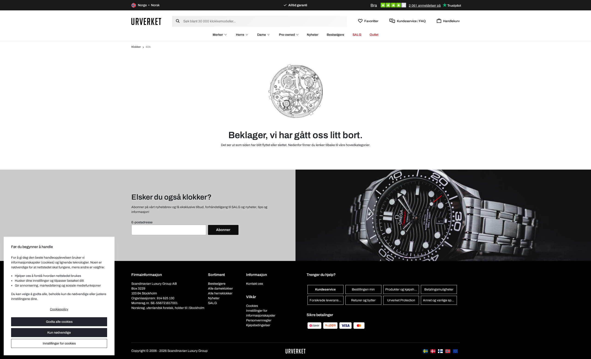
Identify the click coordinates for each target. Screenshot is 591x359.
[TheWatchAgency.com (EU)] (455, 351)
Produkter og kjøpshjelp (402, 289)
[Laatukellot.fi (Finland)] (440, 351)
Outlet (374, 34)
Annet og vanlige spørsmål (440, 300)
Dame (261, 34)
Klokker (136, 46)
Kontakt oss (254, 283)
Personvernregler (258, 320)
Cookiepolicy (59, 309)
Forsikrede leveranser (325, 300)
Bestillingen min (363, 289)
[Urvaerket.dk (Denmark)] (433, 351)
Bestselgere (335, 34)
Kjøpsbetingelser (258, 325)
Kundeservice (325, 289)
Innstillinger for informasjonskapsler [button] (260, 313)
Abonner (223, 230)
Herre (240, 34)
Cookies (252, 306)
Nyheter (312, 34)
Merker (218, 34)
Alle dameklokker (220, 288)
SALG (357, 34)
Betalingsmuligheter (438, 289)
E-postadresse (142, 222)
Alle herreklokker (220, 293)
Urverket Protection (401, 300)
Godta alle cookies (59, 321)
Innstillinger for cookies (59, 343)
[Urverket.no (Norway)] (448, 351)
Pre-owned (287, 34)
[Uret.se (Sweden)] (425, 351)
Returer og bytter (363, 300)
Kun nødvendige (59, 332)
